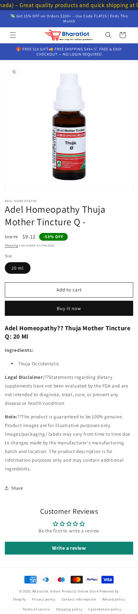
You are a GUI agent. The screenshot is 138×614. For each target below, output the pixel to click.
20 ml (18, 268)
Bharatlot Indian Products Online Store (65, 591)
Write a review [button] (69, 548)
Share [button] (17, 488)
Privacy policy (44, 599)
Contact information (79, 599)
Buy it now (69, 308)
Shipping (11, 245)
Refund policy (113, 599)
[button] (13, 35)
